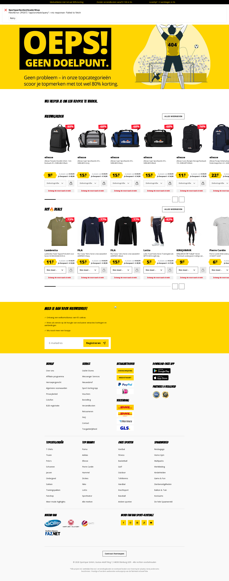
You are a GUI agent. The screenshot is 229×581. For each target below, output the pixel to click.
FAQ (84, 417)
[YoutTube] (151, 522)
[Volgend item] (181, 199)
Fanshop (50, 496)
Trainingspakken (53, 490)
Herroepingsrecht (53, 382)
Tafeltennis (123, 478)
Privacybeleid (52, 394)
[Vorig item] (175, 199)
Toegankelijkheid (89, 429)
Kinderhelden (160, 472)
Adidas (85, 455)
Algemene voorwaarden (56, 388)
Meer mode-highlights (55, 501)
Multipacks (159, 461)
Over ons (50, 370)
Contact (85, 423)
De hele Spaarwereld (163, 501)
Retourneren (87, 411)
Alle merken (87, 501)
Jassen (49, 472)
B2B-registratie (53, 405)
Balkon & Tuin (160, 490)
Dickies (85, 478)
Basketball (122, 461)
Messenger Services (91, 376)
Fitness (121, 455)
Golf (120, 466)
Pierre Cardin (87, 466)
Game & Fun (159, 478)
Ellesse (85, 461)
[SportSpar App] (137, 522)
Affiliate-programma (55, 376)
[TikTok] (144, 522)
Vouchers (86, 394)
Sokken (49, 484)
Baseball (122, 496)
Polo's (49, 461)
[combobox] (55, 183)
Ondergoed (51, 478)
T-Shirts (49, 449)
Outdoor (122, 472)
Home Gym (159, 455)
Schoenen (50, 466)
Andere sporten (125, 501)
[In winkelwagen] (71, 183)
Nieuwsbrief (87, 382)
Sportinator (87, 496)
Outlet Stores (88, 370)
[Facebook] (123, 522)
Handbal (121, 484)
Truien (49, 455)
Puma (84, 449)
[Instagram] (130, 522)
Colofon (49, 400)
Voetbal (121, 449)
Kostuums (158, 496)
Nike (84, 484)
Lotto (84, 490)
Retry (12, 18)
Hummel (86, 472)
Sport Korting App (90, 388)
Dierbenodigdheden (162, 484)
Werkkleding (159, 466)
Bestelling (86, 400)
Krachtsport (123, 490)
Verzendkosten (88, 405)
